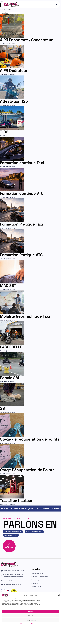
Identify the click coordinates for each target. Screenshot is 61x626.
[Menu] (56, 4)
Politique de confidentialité (26, 623)
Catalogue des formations (39, 577)
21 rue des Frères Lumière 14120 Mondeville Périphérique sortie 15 (13, 575)
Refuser (30, 615)
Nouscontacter (9, 547)
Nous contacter (36, 586)
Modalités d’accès (37, 573)
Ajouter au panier (10, 44)
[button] (58, 595)
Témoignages (35, 580)
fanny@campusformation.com (12, 584)
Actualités (34, 583)
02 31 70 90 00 (8, 580)
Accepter (30, 611)
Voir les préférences (30, 620)
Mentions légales (38, 623)
